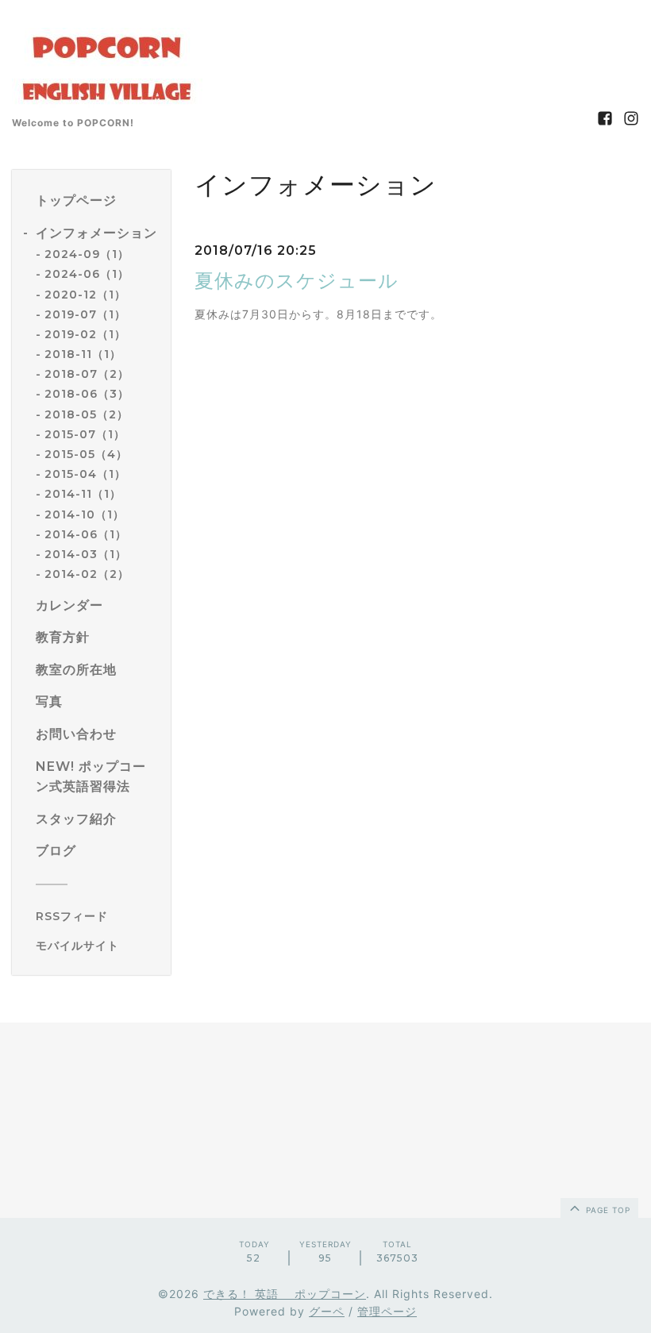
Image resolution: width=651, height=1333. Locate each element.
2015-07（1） (84, 434)
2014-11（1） (82, 494)
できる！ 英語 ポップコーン (284, 1293)
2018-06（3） (86, 394)
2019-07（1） (85, 314)
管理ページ (387, 1311)
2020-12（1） (85, 294)
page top (606, 1210)
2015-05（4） (86, 454)
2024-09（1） (86, 254)
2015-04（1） (85, 474)
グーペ (327, 1311)
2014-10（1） (84, 514)
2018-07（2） (86, 374)
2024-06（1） (86, 274)
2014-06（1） (85, 534)
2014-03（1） (85, 554)
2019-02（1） (85, 334)
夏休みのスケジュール (297, 280)
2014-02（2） (86, 574)
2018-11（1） (82, 354)
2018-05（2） (86, 414)
